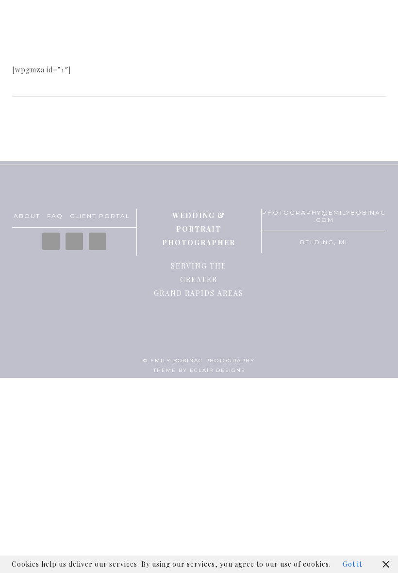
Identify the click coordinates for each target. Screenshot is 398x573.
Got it (352, 564)
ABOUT (27, 215)
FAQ (55, 215)
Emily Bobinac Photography (199, 36)
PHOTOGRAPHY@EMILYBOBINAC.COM (324, 216)
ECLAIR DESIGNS (217, 370)
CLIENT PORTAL (100, 215)
